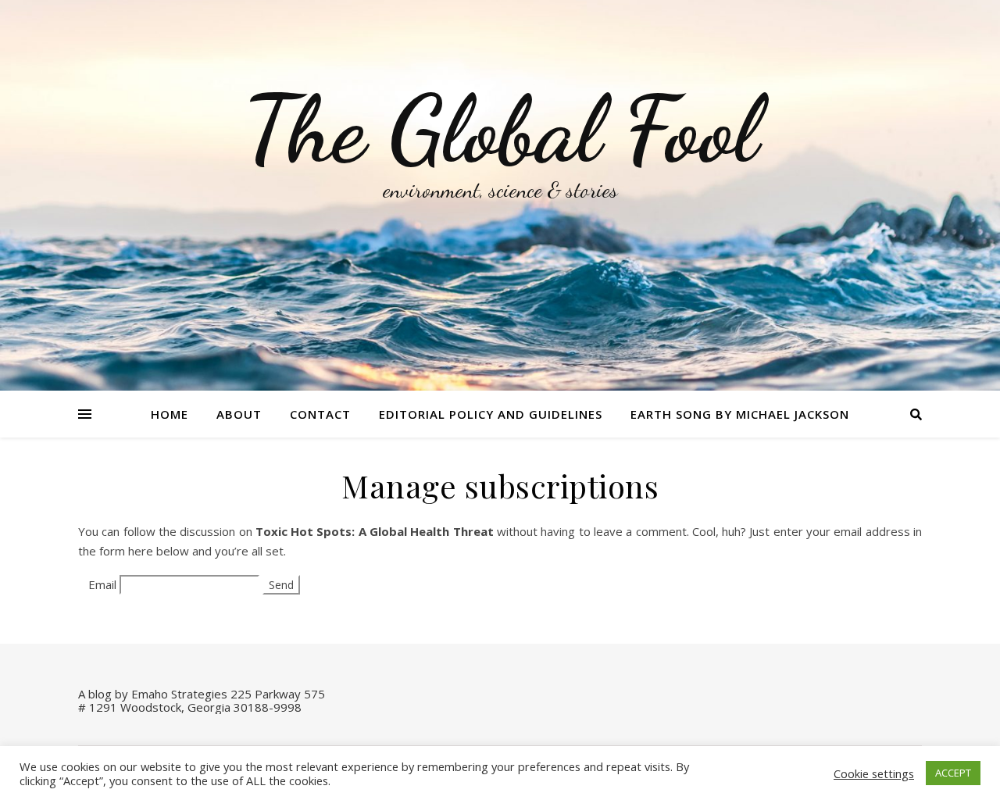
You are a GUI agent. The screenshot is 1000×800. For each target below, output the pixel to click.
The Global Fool (500, 130)
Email (102, 584)
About (239, 414)
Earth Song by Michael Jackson (739, 414)
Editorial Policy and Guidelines (490, 414)
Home (169, 414)
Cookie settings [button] (874, 773)
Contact (320, 414)
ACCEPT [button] (953, 773)
